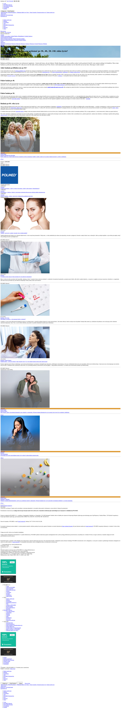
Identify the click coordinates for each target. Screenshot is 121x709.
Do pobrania (6, 7)
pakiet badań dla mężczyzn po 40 (55, 87)
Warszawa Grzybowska (6, 43)
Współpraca (8, 595)
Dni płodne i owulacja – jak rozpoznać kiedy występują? (13, 319)
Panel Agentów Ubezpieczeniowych (14, 625)
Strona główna (4, 54)
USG (4, 23)
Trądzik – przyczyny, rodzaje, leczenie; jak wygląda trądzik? (14, 233)
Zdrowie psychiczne (10, 620)
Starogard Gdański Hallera (20, 40)
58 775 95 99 (10, 1)
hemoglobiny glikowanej (16, 107)
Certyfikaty (8, 592)
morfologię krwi (46, 72)
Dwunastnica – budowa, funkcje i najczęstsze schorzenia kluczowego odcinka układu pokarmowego (23, 192)
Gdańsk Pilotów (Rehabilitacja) (17, 36)
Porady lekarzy (8, 360)
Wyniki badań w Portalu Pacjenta (13, 627)
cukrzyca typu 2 (4, 115)
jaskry (117, 107)
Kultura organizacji (7, 658)
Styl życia (7, 317)
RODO (5, 657)
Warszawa (3, 42)
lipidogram (65, 72)
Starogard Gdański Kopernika (7, 40)
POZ (4, 26)
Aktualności (8, 612)
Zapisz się (16, 547)
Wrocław (3, 45)
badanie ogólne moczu (75, 72)
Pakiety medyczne (7, 20)
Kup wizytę (3, 31)
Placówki (5, 27)
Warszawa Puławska (15, 43)
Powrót (2, 57)
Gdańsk (2, 35)
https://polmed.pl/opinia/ (67, 526)
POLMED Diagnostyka (8, 25)
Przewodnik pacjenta (10, 589)
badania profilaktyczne (20, 70)
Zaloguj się (3, 11)
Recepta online (9, 606)
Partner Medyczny (10, 626)
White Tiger (12, 668)
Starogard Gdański (20, 38)
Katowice (6, 37)
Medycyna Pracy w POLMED (13, 629)
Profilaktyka (9, 617)
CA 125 (9, 75)
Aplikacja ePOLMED (11, 605)
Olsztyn (2, 38)
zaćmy (113, 107)
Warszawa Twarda (34, 43)
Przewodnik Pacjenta (8, 6)
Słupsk (14, 38)
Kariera (7, 591)
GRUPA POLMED (10, 587)
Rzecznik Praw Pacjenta (8, 660)
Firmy (4, 28)
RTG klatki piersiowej (60, 84)
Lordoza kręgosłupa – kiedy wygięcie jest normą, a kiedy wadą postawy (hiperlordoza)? (20, 188)
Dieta (7, 616)
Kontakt (5, 8)
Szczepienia (6, 22)
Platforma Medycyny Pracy (12, 630)
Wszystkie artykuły (10, 611)
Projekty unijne (6, 661)
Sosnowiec (10, 38)
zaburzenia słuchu (20, 111)
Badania (5, 21)
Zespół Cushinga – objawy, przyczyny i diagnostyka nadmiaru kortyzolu (17, 196)
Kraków (10, 37)
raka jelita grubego (16, 98)
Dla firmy (8, 608)
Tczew (2, 41)
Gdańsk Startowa (28, 36)
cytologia (60, 75)
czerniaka (88, 98)
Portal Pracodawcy (10, 624)
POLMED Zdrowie (7, 4)
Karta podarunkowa (10, 607)
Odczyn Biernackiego (57, 72)
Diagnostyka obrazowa (11, 602)
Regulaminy (6, 663)
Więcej (20, 683)
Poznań (6, 38)
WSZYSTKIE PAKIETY (6, 505)
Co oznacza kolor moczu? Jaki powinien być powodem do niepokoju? (16, 276)
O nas (4, 3)
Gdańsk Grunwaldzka (5, 36)
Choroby (2, 187)
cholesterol (59, 106)
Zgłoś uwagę (9, 596)
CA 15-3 (13, 75)
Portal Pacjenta (10, 11)
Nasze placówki (9, 588)
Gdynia (2, 37)
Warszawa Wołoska (42, 43)
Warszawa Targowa (25, 43)
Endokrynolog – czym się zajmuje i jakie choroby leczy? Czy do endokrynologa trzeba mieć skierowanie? (24, 361)
